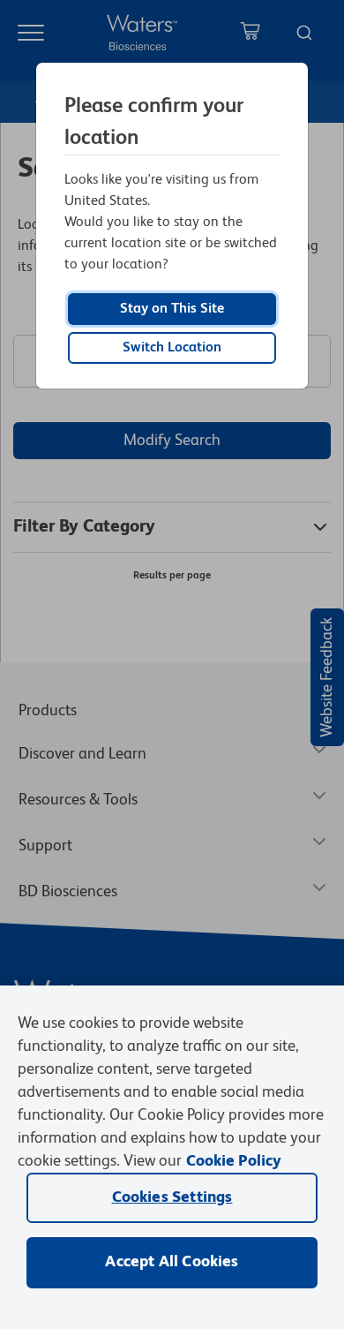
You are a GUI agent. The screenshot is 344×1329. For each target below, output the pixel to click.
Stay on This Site (172, 309)
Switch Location (172, 348)
